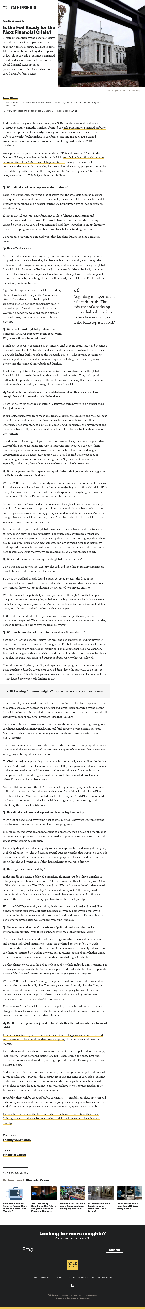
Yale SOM (71, 1277)
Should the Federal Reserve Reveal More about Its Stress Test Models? (15, 1207)
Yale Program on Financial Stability (84, 127)
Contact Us (44, 1277)
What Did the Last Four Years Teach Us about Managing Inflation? (72, 1206)
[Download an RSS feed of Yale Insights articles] (73, 1286)
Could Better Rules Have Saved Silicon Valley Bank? (127, 1206)
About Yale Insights (58, 1277)
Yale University (82, 1277)
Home (35, 1277)
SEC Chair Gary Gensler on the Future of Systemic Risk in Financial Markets (43, 1207)
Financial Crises (14, 1154)
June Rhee (10, 98)
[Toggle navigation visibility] (5, 7)
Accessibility (107, 1277)
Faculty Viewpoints (13, 21)
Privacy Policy (95, 1277)
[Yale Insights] (23, 8)
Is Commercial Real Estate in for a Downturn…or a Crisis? (99, 1207)
